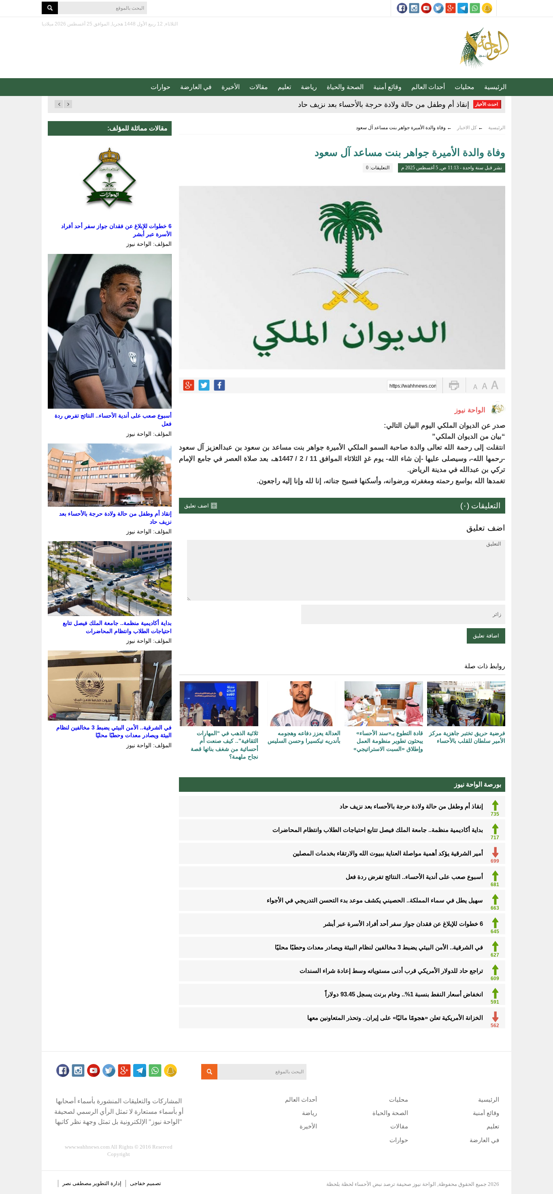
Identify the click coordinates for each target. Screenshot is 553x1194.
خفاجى (137, 1183)
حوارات (160, 86)
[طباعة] (454, 385)
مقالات (258, 86)
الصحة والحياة (345, 86)
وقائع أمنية (387, 86)
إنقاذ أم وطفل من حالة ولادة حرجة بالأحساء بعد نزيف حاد (383, 104)
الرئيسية (495, 86)
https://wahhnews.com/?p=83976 (412, 386)
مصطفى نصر (77, 1183)
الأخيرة (230, 86)
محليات (464, 86)
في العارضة (196, 86)
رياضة (309, 86)
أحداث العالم (428, 86)
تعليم (284, 86)
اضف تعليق (196, 506)
